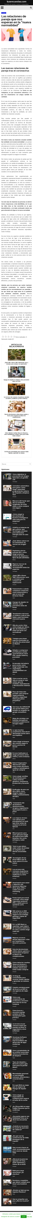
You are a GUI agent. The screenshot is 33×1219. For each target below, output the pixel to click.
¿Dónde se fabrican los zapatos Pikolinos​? (20, 1191)
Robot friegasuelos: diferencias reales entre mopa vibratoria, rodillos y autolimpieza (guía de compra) (20, 766)
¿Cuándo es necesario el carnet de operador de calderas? (20, 1127)
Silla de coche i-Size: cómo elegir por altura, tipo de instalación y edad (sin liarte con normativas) (20, 628)
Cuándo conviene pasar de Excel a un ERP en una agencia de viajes (21, 989)
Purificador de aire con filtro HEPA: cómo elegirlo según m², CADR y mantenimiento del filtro (20, 793)
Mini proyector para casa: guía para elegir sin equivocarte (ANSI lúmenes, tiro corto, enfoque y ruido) (20, 836)
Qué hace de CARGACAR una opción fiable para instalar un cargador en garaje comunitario (21, 709)
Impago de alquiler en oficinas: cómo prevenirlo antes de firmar (16, 380)
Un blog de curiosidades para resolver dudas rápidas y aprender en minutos (16, 452)
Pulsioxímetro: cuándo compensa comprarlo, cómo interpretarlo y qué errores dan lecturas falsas (20, 592)
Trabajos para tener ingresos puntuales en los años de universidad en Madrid (21, 641)
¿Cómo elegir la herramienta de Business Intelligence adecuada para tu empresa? (20, 517)
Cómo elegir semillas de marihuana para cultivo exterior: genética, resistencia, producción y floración (20, 779)
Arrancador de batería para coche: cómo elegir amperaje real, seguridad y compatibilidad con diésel (20, 668)
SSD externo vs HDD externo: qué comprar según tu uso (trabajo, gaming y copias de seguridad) (20, 914)
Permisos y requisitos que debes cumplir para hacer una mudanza (21, 1182)
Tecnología (14, 481)
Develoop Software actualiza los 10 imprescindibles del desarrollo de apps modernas (19, 1040)
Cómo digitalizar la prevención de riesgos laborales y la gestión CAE (20, 476)
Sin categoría (15, 1112)
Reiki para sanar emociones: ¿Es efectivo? (18, 1172)
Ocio (13, 645)
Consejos (4, 12)
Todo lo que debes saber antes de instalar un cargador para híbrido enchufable (20, 848)
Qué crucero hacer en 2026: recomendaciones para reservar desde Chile (21, 1150)
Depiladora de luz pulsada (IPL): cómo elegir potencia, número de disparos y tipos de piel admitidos (20, 554)
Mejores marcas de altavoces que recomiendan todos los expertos (20, 566)
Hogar (13, 702)
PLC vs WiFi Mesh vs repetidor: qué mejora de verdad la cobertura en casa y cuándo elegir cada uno (21, 928)
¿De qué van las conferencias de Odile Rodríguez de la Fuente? (20, 1138)
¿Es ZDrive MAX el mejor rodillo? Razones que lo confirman (21, 1108)
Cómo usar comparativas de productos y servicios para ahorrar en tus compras (20, 1000)
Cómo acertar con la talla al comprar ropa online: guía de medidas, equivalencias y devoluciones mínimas (21, 682)
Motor (13, 634)
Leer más (29, 1216)
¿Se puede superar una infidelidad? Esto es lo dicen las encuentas (20, 1118)
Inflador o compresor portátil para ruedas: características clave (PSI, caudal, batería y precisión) (20, 653)
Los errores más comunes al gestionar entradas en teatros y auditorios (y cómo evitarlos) (16, 397)
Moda (13, 687)
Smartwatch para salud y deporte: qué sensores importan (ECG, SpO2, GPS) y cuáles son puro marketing (20, 887)
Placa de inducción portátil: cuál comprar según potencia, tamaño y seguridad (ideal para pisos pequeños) (20, 696)
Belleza (13, 510)
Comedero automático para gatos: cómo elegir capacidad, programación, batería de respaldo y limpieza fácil (20, 490)
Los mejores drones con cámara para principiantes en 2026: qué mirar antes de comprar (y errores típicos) (20, 822)
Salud (13, 546)
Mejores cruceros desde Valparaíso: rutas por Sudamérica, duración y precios (21, 940)
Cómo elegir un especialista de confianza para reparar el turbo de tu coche (20, 1097)
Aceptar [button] (24, 1216)
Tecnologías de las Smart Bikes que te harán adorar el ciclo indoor (20, 860)
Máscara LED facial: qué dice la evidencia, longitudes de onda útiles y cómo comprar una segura (21, 504)
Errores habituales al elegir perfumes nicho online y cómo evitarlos (20, 754)
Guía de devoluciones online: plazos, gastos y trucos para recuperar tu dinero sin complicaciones (16, 416)
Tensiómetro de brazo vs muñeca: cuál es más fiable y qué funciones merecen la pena (21, 616)
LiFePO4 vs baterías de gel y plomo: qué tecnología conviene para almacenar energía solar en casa (20, 531)
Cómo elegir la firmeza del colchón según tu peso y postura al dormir (20, 744)
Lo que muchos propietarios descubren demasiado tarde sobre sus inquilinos (21, 732)
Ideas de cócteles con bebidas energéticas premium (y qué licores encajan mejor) (20, 721)
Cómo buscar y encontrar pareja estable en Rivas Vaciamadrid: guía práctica (18, 1014)
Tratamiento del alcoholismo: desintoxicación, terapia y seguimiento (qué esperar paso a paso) (20, 807)
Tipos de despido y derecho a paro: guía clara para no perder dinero (20, 1064)
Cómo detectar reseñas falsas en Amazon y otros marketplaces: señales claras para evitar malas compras (16, 434)
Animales (14, 496)
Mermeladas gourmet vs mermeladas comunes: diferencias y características (20, 1076)
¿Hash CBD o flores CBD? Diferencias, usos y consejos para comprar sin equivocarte (16, 363)
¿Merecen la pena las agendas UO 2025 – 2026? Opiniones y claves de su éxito (20, 1161)
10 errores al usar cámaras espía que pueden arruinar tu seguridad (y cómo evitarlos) (19, 1027)
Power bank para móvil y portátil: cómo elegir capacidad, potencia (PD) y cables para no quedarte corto (20, 901)
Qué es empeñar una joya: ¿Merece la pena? (20, 1200)
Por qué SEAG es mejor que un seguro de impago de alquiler (20, 1086)
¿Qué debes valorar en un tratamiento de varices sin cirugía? (20, 542)
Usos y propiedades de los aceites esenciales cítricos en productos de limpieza (20, 1053)
